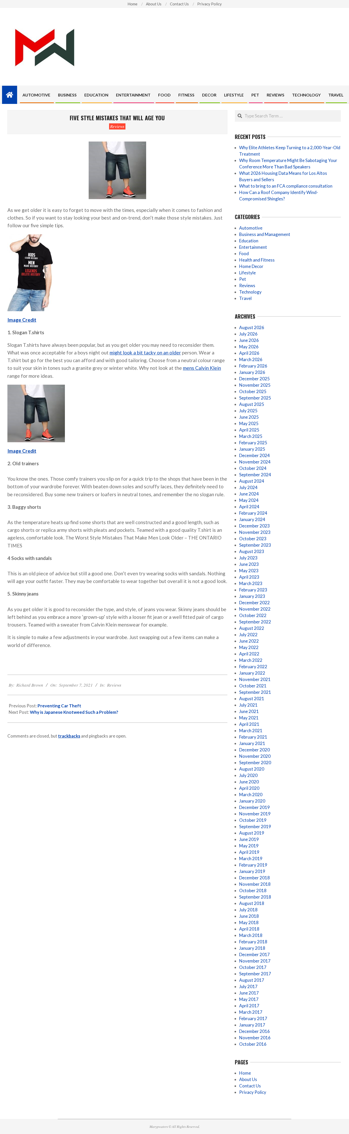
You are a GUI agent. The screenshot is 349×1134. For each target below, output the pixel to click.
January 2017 (252, 1025)
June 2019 (249, 839)
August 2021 (251, 698)
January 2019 (252, 871)
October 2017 (252, 967)
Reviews (117, 126)
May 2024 (249, 500)
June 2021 (249, 711)
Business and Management (264, 234)
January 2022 (252, 673)
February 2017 (253, 1018)
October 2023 (252, 538)
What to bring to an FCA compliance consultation (285, 186)
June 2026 (249, 340)
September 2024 (255, 474)
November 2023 (255, 532)
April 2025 (249, 430)
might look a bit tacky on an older (145, 352)
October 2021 (252, 685)
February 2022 (253, 666)
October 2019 (252, 820)
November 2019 (255, 813)
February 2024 (253, 513)
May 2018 (249, 922)
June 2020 (249, 781)
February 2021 (253, 737)
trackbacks (69, 736)
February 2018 (253, 941)
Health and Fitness (257, 260)
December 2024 (254, 455)
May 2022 (249, 647)
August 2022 (251, 628)
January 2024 (252, 519)
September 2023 (255, 545)
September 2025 (255, 398)
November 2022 (255, 609)
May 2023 (249, 570)
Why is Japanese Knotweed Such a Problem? (74, 712)
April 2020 (249, 788)
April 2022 (249, 653)
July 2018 (248, 909)
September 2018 (255, 897)
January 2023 (252, 596)
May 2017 (249, 999)
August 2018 (251, 903)
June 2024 (249, 493)
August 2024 (251, 481)
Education (248, 240)
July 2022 (248, 634)
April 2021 (249, 724)
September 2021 (255, 692)
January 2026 (252, 372)
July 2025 (248, 410)
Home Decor (251, 266)
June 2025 (249, 417)
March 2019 (250, 858)
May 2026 (249, 346)
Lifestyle (247, 272)
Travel (245, 298)
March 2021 (250, 730)
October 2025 (252, 391)
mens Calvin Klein (202, 368)
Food (244, 253)
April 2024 (249, 506)
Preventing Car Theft (59, 705)
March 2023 (250, 583)
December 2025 (254, 378)
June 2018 (249, 916)
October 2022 (252, 615)
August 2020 (251, 769)
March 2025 (250, 436)
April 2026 (249, 353)
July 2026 (248, 334)
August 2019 (251, 833)
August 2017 (251, 980)
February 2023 (253, 589)
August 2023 (251, 551)
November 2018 (255, 884)
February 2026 (253, 366)
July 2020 (248, 775)
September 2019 (255, 826)
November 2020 (255, 756)
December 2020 (254, 749)
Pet (242, 279)
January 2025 (252, 449)
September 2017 (255, 973)
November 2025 (255, 385)
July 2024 (248, 487)
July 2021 (248, 705)
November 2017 (255, 961)
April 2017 (249, 1005)
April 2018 (249, 929)
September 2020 (255, 762)
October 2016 (252, 1044)
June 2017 (249, 993)
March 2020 (250, 794)
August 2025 (251, 404)
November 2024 (255, 462)
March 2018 (250, 935)
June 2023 (249, 564)
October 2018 (252, 890)
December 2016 (254, 1031)
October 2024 (252, 468)
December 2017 (254, 954)
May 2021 (249, 717)
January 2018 (252, 948)
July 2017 (248, 986)
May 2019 (249, 845)
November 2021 (255, 679)
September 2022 (255, 621)
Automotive (250, 228)
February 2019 (253, 865)
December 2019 (254, 807)
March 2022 (250, 660)
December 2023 (254, 525)
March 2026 (250, 359)
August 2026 (251, 327)
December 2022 (254, 602)
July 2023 (248, 557)
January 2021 (252, 743)
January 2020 (252, 801)
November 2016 (255, 1037)
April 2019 (249, 852)
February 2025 (253, 442)
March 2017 (250, 1012)
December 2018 (254, 877)
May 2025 (249, 423)
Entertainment (253, 247)
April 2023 (249, 577)
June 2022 (249, 641)
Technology (250, 292)
